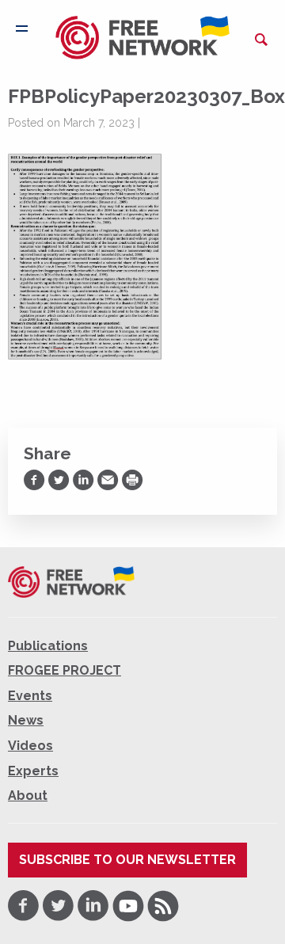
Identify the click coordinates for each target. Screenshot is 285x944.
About (28, 795)
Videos (30, 745)
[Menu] (22, 28)
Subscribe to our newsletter (127, 859)
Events (30, 695)
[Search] (261, 39)
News (26, 720)
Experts (33, 770)
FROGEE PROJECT (64, 670)
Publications (48, 645)
